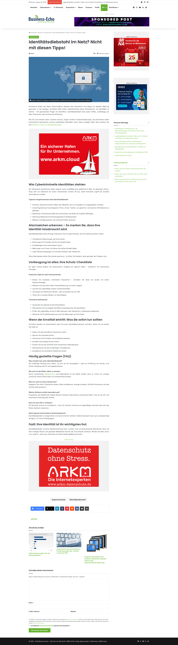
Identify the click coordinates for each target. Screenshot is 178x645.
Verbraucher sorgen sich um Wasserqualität (39, 554)
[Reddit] (72, 509)
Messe (80, 7)
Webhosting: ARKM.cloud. (98, 641)
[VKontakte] (77, 509)
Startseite (33, 7)
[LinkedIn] (57, 509)
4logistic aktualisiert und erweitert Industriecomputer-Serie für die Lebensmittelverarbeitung (95, 560)
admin (32, 53)
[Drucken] (87, 509)
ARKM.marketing (109, 14)
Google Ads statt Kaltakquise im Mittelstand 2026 (131, 152)
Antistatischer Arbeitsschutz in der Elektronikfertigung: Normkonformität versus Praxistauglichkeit (129, 131)
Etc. (103, 7)
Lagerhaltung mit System (123, 155)
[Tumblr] (62, 509)
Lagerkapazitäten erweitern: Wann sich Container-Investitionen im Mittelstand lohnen (90, 2)
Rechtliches (113, 7)
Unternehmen (45, 7)
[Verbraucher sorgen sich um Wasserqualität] (41, 542)
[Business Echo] (41, 19)
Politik (97, 7)
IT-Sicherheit (58, 7)
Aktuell (40, 32)
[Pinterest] (67, 509)
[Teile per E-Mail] (82, 509)
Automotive (70, 7)
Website (73, 611)
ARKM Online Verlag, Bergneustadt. (77, 641)
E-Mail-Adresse (34, 611)
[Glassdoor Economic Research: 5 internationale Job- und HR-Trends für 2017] (69, 540)
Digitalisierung (49, 374)
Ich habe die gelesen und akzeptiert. (51, 625)
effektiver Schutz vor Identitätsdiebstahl (46, 125)
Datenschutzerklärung (72, 619)
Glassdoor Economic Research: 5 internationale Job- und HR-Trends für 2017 (68, 551)
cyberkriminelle (59, 500)
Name (31, 602)
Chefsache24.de (120, 163)
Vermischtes (47, 32)
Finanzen (89, 7)
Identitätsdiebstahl (78, 500)
